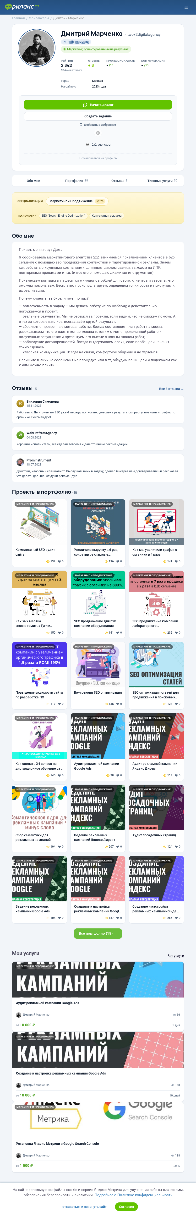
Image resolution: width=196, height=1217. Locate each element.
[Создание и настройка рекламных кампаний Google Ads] (98, 1067)
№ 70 (100, 201)
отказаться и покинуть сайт (84, 1207)
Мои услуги (25, 953)
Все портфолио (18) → (98, 933)
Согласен (126, 1207)
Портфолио (76, 181)
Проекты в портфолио (41, 491)
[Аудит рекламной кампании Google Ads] (98, 996)
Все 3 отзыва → (171, 389)
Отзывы (119, 181)
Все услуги (176, 956)
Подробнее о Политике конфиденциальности (134, 1195)
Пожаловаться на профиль (98, 158)
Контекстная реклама (107, 215)
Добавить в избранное (99, 124)
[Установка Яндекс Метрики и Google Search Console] (98, 1137)
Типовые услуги (162, 181)
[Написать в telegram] (98, 133)
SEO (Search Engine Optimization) (63, 215)
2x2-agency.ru (100, 144)
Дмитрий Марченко (92, 33)
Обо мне (33, 181)
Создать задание (98, 116)
